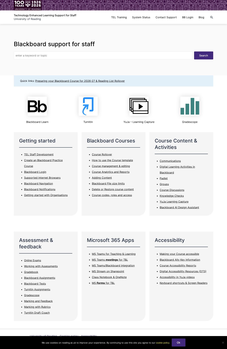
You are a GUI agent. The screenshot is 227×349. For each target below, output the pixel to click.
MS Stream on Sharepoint (108, 271)
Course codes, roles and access (112, 195)
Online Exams (32, 260)
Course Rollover (102, 154)
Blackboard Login (35, 172)
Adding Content (102, 177)
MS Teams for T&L (110, 259)
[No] (223, 342)
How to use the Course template (112, 160)
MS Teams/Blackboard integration (113, 265)
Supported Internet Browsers (42, 177)
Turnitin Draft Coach (37, 312)
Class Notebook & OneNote (109, 277)
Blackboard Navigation (38, 183)
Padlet (164, 178)
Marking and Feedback (38, 301)
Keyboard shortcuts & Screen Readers (183, 283)
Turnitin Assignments (37, 289)
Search (203, 55)
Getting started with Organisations (46, 195)
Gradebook (31, 272)
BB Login (187, 17)
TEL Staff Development (39, 154)
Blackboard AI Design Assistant (179, 207)
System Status (141, 17)
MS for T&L (103, 283)
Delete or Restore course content (113, 189)
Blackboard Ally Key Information (180, 259)
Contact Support (166, 17)
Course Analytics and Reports (110, 172)
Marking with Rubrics (37, 306)
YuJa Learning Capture (174, 201)
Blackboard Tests (35, 283)
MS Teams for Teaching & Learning (114, 254)
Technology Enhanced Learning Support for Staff (45, 15)
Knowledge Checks (172, 195)
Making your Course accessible (179, 254)
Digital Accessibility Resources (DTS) (183, 271)
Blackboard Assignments (39, 277)
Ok (178, 342)
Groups (164, 184)
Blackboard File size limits (108, 183)
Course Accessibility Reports (178, 265)
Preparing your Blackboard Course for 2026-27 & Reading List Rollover (80, 81)
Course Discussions (172, 190)
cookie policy (162, 342)
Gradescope (31, 295)
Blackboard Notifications (39, 189)
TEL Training (119, 17)
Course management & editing (111, 166)
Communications (170, 161)
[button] (211, 17)
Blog (201, 17)
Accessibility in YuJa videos (177, 277)
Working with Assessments (41, 266)
